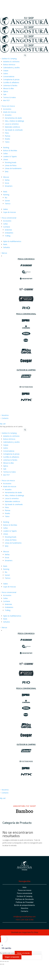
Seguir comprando (12, 957)
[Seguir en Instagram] (26, 873)
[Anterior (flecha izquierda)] (1, 964)
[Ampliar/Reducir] (1, 961)
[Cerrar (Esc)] (8, 961)
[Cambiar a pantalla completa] (3, 961)
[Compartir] (5, 961)
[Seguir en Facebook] (22, 873)
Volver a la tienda (23, 953)
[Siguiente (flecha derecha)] (3, 964)
